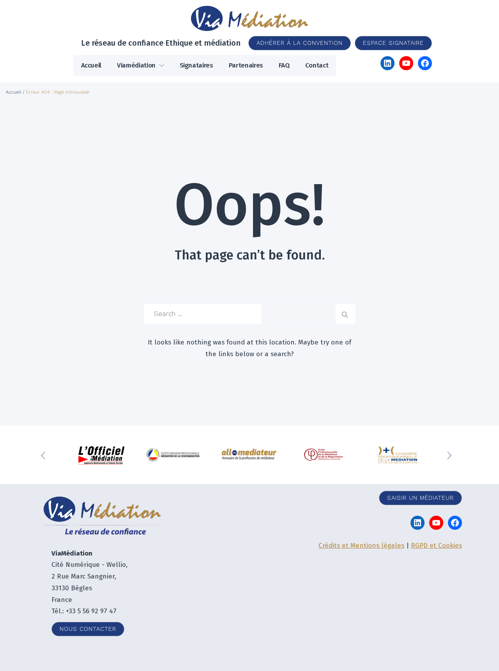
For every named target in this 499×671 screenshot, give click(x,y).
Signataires (196, 65)
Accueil (91, 65)
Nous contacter (88, 628)
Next (450, 455)
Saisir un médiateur (420, 497)
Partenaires (246, 65)
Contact (317, 65)
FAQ (284, 65)
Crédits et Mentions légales (361, 545)
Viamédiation (136, 65)
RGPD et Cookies (436, 545)
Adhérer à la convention (300, 42)
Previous (45, 455)
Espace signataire (393, 42)
